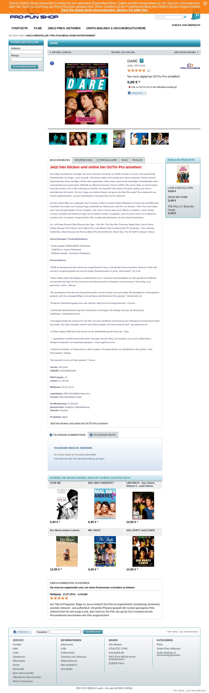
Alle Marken (115, 644)
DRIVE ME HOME (178, 199)
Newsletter (42, 632)
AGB (63, 648)
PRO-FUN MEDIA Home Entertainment (73, 35)
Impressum (67, 644)
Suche (160, 17)
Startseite (19, 28)
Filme (38, 28)
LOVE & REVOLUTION (180, 190)
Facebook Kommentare (69, 435)
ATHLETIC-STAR (118, 648)
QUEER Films (116, 663)
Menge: (15, 55)
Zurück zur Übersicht (186, 25)
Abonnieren (93, 631)
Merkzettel (18, 669)
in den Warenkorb (24, 66)
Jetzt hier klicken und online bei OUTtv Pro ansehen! (79, 423)
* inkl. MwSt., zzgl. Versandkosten (182, 631)
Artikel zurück (61, 52)
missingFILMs (116, 652)
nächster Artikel (185, 52)
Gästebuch (19, 656)
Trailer (137, 160)
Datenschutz (68, 652)
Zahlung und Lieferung (73, 656)
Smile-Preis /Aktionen (64, 28)
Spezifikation (83, 160)
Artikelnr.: (16, 48)
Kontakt (17, 644)
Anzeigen (137, 93)
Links (16, 652)
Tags (124, 160)
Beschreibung (60, 160)
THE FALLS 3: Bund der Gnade (181, 210)
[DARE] (86, 94)
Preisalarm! (107, 160)
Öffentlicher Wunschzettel (27, 677)
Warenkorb (19, 660)
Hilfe (15, 648)
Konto (16, 665)
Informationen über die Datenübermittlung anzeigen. (79, 458)
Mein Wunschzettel (23, 673)
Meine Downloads (23, 681)
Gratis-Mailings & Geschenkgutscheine (116, 28)
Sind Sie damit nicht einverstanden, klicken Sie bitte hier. (104, 10)
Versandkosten (198, 690)
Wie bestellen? (69, 665)
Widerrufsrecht (69, 660)
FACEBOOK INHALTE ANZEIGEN (73, 448)
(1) (148, 70)
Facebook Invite (105, 435)
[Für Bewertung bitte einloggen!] (129, 70)
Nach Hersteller (38, 35)
